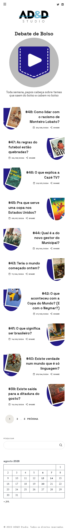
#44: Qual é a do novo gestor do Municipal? (46, 238)
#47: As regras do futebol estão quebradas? (22, 147)
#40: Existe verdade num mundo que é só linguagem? (43, 363)
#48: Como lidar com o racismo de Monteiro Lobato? (42, 117)
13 (42, 478)
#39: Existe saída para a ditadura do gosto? (23, 394)
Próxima (32, 419)
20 (42, 484)
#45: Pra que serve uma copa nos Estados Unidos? (23, 207)
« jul (6, 501)
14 (51, 478)
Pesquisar (8, 438)
